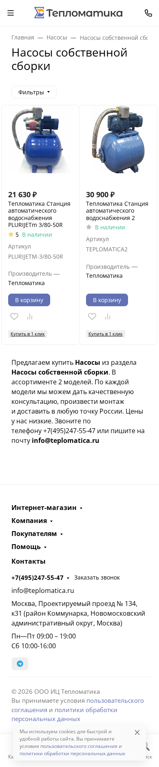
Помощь (26, 546)
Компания (29, 520)
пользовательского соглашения (78, 746)
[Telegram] (20, 663)
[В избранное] (14, 316)
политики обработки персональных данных (72, 753)
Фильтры (31, 92)
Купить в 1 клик (28, 334)
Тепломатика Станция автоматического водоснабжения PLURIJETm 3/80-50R (39, 214)
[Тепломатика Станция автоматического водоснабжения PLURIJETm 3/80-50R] (40, 144)
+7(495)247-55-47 (37, 577)
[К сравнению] (30, 316)
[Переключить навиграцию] (10, 13)
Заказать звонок (97, 577)
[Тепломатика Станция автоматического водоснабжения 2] (118, 144)
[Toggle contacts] (148, 13)
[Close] (137, 732)
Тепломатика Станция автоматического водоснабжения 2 (117, 211)
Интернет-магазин (44, 507)
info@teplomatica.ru (42, 590)
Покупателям (34, 533)
